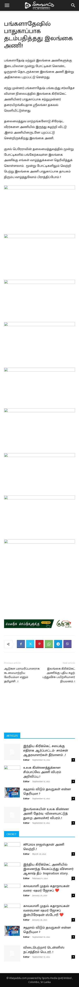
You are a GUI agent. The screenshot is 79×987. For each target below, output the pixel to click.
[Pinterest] (39, 644)
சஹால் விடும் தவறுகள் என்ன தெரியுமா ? (47, 791)
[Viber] (67, 644)
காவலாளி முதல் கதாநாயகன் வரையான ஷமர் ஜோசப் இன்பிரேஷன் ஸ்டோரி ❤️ (46, 910)
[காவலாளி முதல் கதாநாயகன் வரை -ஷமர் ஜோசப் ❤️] (12, 894)
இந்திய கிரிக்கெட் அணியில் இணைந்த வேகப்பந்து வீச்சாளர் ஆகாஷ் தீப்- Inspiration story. (48, 869)
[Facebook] (21, 644)
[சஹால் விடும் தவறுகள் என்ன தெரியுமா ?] (12, 792)
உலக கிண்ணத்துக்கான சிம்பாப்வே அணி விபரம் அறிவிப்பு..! (42, 772)
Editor (26, 760)
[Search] (73, 5)
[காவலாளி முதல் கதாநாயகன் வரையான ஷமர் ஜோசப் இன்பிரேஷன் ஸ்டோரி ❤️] (12, 914)
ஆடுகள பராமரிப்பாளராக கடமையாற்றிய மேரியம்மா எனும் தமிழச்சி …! (22, 675)
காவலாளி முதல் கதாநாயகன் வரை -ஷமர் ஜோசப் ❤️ (46, 888)
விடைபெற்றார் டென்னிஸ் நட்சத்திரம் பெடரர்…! (43, 950)
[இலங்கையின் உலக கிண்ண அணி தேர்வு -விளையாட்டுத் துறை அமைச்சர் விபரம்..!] (12, 815)
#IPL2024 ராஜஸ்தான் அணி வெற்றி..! (43, 847)
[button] (6, 5)
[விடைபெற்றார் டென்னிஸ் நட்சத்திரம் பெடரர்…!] (12, 953)
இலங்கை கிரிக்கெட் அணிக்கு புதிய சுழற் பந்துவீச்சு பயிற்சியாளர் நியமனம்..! (59, 675)
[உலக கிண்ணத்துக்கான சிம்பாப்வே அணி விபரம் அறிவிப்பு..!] (12, 770)
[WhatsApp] (49, 644)
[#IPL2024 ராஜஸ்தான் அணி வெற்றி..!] (12, 852)
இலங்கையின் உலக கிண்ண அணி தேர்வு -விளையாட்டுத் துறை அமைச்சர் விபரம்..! (46, 813)
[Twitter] (30, 644)
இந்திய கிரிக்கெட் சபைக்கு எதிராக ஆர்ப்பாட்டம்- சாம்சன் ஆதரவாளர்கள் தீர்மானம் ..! (45, 750)
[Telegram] (58, 644)
